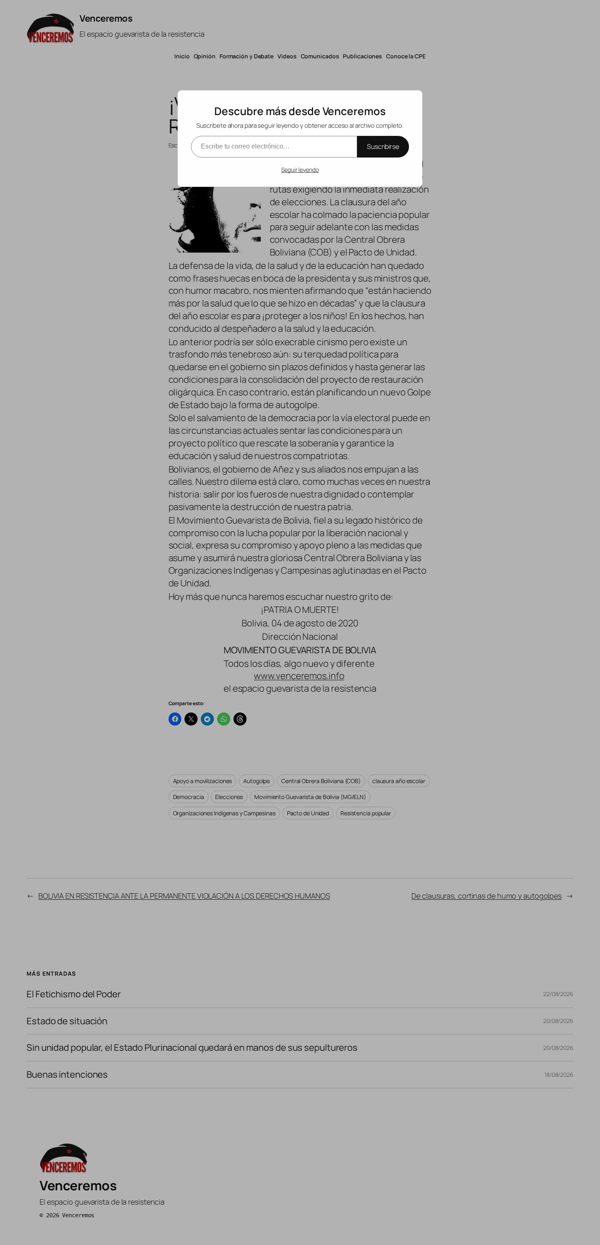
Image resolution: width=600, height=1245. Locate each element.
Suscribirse (383, 146)
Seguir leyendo (300, 169)
